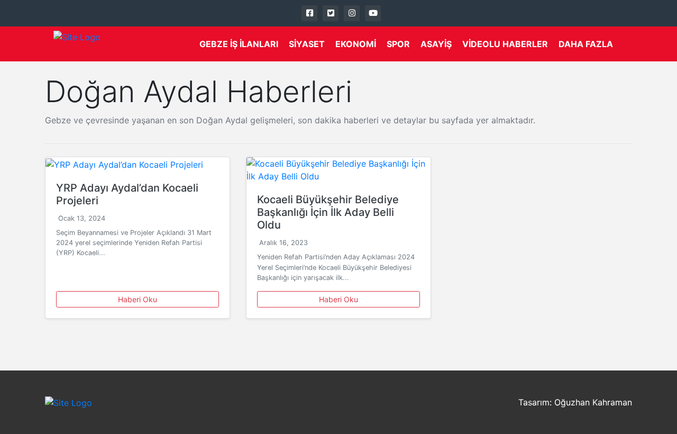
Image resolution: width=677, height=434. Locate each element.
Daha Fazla (586, 44)
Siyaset (307, 44)
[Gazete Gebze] (76, 44)
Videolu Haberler (505, 44)
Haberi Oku (137, 299)
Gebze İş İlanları (238, 44)
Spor (398, 44)
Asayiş (436, 44)
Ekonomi (355, 44)
